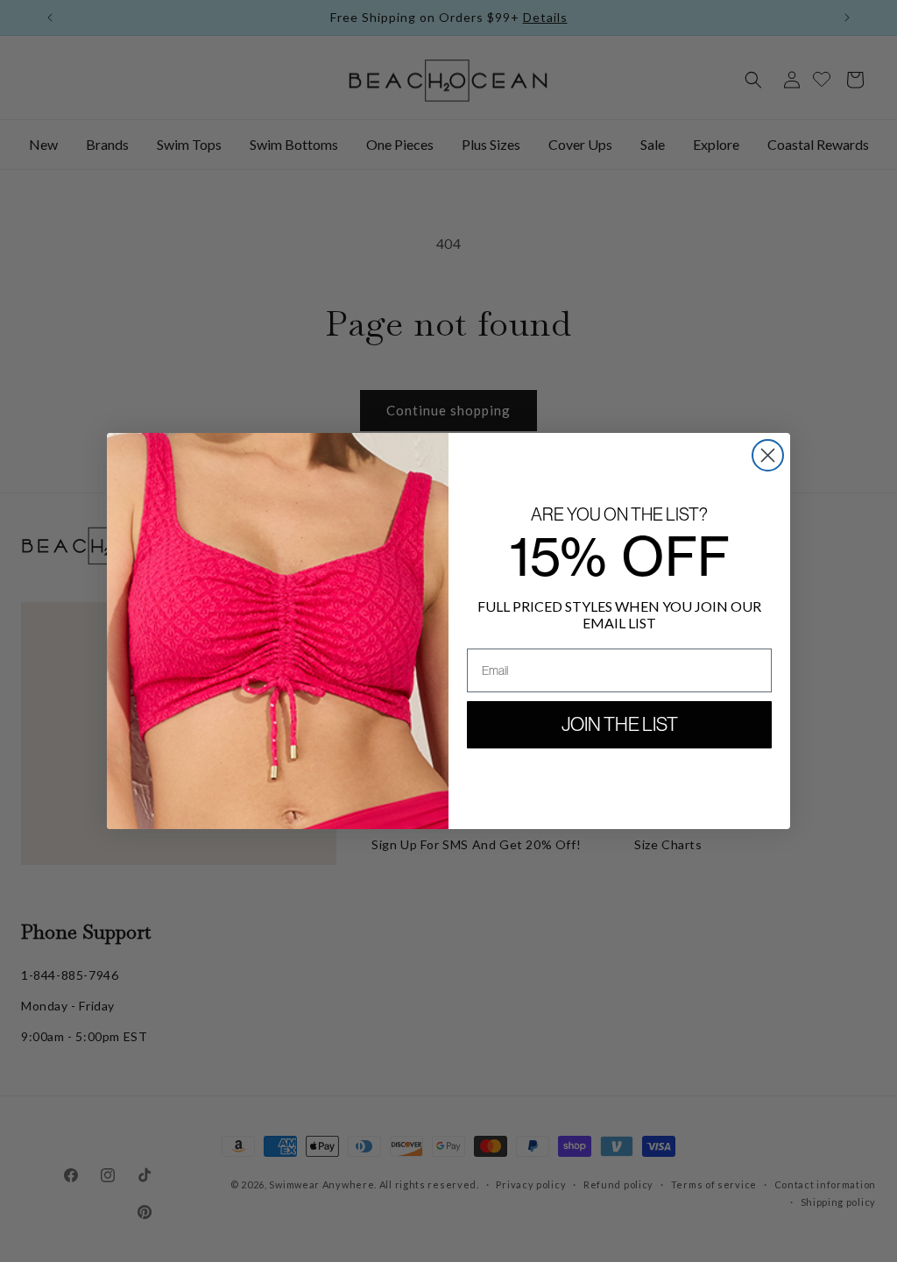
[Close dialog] (767, 455)
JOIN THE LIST (620, 724)
